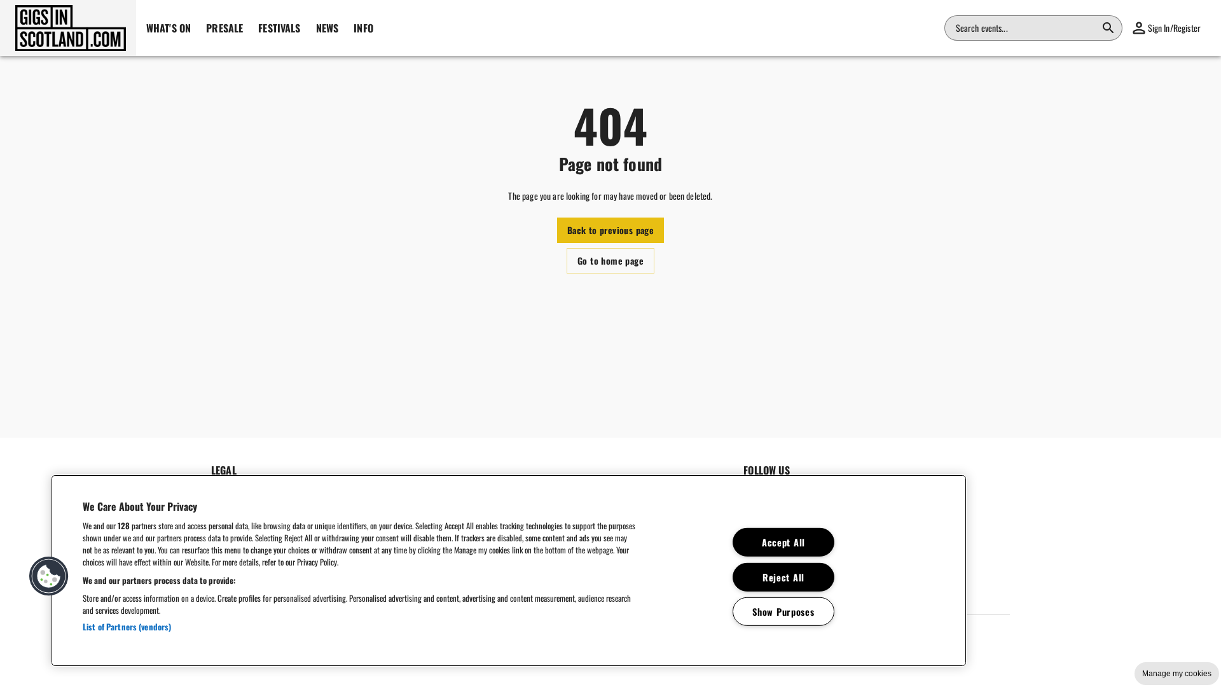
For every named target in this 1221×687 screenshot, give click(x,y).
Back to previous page (610, 230)
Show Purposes (783, 611)
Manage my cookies (1176, 673)
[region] (509, 571)
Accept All (783, 542)
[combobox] (1026, 28)
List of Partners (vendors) (127, 626)
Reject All (783, 576)
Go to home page (610, 260)
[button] (68, 28)
